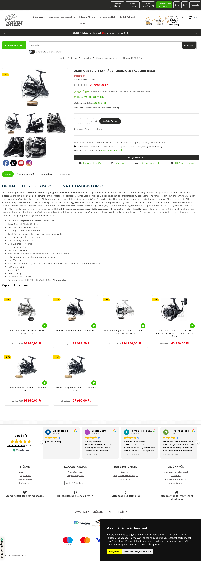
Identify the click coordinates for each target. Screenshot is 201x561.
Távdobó (86, 58)
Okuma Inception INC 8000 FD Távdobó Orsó (76, 389)
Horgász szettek (107, 17)
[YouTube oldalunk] (21, 163)
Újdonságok (39, 17)
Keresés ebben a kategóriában (49, 52)
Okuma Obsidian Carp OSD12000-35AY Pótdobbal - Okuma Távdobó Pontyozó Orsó (174, 333)
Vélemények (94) (25, 173)
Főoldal (62, 58)
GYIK (185, 5)
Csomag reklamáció (117, 4)
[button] (197, 443)
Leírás (8, 173)
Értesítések (65, 173)
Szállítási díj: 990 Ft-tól (90, 97)
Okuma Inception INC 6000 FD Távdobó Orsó (26, 389)
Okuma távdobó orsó (107, 58)
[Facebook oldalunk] (6, 163)
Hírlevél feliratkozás (75, 483)
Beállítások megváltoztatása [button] (137, 551)
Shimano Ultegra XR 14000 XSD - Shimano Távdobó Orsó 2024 (125, 332)
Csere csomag (132, 4)
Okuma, (104, 150)
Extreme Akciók (87, 17)
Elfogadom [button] (114, 551)
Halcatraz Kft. (19, 555)
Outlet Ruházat (127, 17)
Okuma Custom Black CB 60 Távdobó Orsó (76, 330)
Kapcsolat (195, 5)
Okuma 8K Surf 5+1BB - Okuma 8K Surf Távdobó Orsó (26, 332)
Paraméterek (46, 173)
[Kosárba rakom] (44, 325)
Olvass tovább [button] (92, 454)
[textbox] (112, 45)
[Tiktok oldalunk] (13, 163)
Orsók (74, 58)
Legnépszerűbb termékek (62, 17)
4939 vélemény (16, 445)
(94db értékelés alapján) (85, 79)
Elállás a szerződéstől (148, 4)
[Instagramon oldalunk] (29, 163)
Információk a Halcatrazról (176, 472)
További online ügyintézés (164, 4)
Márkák (84, 23)
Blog (177, 5)
